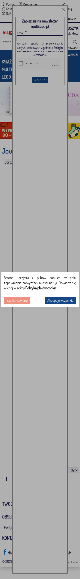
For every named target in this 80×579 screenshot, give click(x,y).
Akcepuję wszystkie (60, 300)
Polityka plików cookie (41, 287)
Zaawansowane (17, 300)
